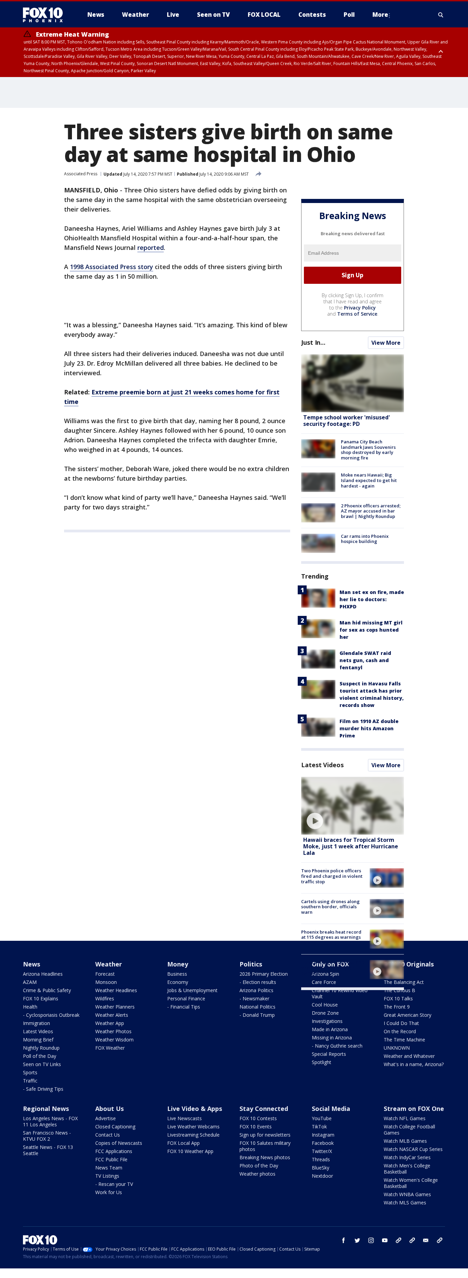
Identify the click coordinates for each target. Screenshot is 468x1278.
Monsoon (106, 982)
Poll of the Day (39, 1056)
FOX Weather (110, 1048)
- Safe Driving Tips (43, 1089)
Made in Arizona (330, 1029)
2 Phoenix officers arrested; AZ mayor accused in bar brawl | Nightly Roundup (371, 511)
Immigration (36, 1023)
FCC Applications (113, 1151)
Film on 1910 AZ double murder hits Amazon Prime (369, 728)
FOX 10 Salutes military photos (265, 1146)
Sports (30, 1072)
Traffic (30, 1080)
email (425, 1240)
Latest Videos (322, 765)
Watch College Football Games (409, 1129)
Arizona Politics (256, 990)
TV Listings (107, 1176)
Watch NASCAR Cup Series (413, 1149)
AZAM (30, 982)
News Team (108, 1167)
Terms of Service (357, 314)
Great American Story (407, 1015)
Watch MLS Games (405, 1202)
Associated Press (80, 174)
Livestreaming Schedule (193, 1134)
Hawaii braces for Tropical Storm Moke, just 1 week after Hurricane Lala (350, 846)
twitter (357, 1240)
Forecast (105, 974)
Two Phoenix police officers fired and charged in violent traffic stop (331, 876)
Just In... (313, 342)
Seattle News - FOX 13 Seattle (48, 1150)
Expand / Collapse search (441, 15)
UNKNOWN (397, 1048)
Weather (108, 964)
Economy (177, 982)
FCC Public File (111, 1159)
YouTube (322, 1118)
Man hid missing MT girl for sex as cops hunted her (371, 629)
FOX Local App (183, 1143)
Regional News (46, 1108)
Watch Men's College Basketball (407, 1168)
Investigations (327, 1021)
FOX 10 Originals (409, 964)
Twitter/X (322, 1151)
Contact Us (107, 1134)
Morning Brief (38, 1039)
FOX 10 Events (255, 1126)
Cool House (325, 1004)
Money (177, 964)
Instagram (323, 1134)
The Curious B (399, 990)
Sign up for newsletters (265, 1134)
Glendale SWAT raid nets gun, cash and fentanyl (365, 660)
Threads (321, 1159)
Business (177, 974)
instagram (371, 1240)
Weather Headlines (116, 990)
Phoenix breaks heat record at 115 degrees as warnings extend (331, 937)
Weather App (109, 1023)
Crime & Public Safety (47, 990)
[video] (352, 806)
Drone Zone (325, 1013)
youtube (384, 1240)
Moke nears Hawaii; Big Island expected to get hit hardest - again (369, 480)
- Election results (257, 982)
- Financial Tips (183, 1006)
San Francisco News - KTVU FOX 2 (47, 1135)
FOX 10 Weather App (190, 1151)
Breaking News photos (264, 1157)
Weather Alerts (111, 1015)
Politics (250, 964)
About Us (109, 1108)
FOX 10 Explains (40, 998)
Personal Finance (186, 998)
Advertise (105, 1118)
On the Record (400, 1031)
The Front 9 (397, 1006)
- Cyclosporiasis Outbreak (51, 1015)
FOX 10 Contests (258, 1118)
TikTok (319, 1126)
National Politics (257, 1006)
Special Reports (329, 1054)
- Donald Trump (257, 1015)
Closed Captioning (115, 1126)
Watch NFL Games (405, 1118)
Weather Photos (113, 1031)
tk (398, 1240)
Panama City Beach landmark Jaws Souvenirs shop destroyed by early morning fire (368, 450)
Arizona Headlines (43, 974)
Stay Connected (263, 1108)
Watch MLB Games (405, 1141)
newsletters (439, 1240)
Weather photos (257, 1174)
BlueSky (320, 1167)
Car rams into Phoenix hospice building (365, 539)
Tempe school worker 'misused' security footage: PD (346, 421)
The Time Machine (404, 1039)
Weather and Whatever (409, 1056)
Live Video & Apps (194, 1108)
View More (386, 342)
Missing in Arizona (332, 1037)
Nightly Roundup (41, 1048)
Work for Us (108, 1192)
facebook (343, 1240)
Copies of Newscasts (118, 1143)
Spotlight (321, 1062)
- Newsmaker (254, 998)
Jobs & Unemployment (192, 990)
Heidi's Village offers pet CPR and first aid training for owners (332, 967)
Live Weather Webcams (193, 1126)
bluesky (412, 1240)
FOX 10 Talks (398, 998)
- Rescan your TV (114, 1184)
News (31, 964)
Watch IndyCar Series (407, 1157)
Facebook (323, 1143)
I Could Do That (401, 1023)
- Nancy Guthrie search (337, 1045)
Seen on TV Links (42, 1064)
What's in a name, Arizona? (414, 1064)
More (380, 14)
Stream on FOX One (414, 1108)
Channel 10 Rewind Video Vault (340, 993)
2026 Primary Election (263, 974)
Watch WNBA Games (407, 1194)
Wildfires (104, 998)
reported (150, 247)
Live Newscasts (184, 1118)
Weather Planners (115, 1006)
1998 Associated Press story (111, 267)
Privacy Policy (360, 307)
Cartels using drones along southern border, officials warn (330, 906)
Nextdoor (322, 1176)
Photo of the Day (258, 1165)
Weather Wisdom (114, 1039)
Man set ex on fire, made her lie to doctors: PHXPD (372, 599)
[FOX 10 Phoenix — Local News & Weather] (45, 15)
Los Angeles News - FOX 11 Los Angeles (50, 1121)
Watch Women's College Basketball (411, 1183)
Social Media (331, 1108)
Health (30, 1006)
